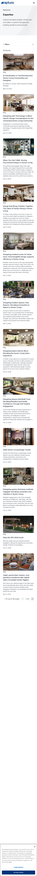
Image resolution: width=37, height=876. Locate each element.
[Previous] (22, 598)
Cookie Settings (18, 867)
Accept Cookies (18, 872)
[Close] (35, 847)
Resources (6, 10)
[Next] (32, 598)
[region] (18, 860)
